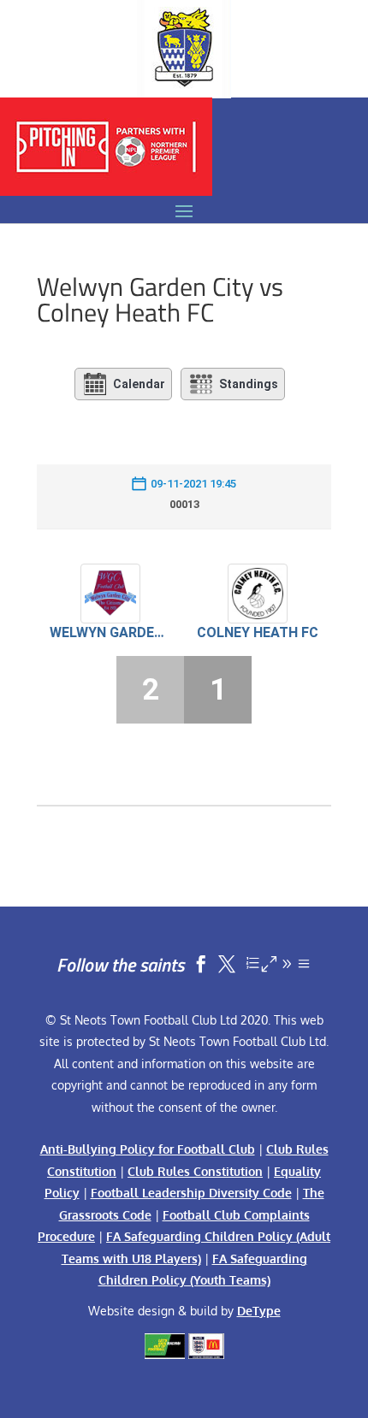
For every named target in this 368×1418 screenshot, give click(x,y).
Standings (248, 384)
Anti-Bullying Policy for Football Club (147, 1149)
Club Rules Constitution (195, 1171)
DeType (259, 1310)
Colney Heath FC (257, 632)
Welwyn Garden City (110, 632)
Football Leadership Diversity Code (191, 1192)
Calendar (139, 384)
